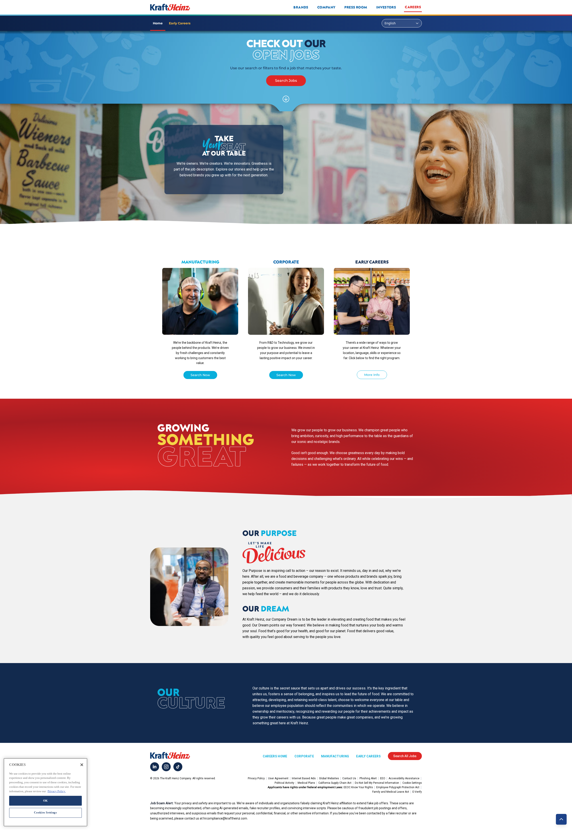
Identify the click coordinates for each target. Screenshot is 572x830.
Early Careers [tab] (179, 23)
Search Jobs (286, 80)
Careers (413, 7)
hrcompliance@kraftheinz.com (225, 818)
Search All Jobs (404, 756)
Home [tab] (158, 23)
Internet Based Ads (304, 778)
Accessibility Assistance (404, 778)
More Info (372, 375)
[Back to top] (561, 819)
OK (45, 800)
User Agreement (278, 778)
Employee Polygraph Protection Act (397, 787)
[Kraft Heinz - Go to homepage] (199, 7)
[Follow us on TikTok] (177, 766)
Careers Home (275, 756)
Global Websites (329, 778)
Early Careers (368, 756)
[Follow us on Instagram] (166, 766)
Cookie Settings (412, 782)
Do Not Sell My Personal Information (377, 782)
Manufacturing (335, 756)
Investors (386, 7)
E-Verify (417, 791)
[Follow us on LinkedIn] (154, 766)
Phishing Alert (368, 778)
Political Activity (284, 782)
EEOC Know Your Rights (358, 787)
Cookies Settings (45, 812)
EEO (382, 778)
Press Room (355, 7)
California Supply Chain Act (334, 782)
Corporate (304, 756)
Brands (300, 7)
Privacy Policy (256, 778)
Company (326, 7)
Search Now (200, 375)
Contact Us (349, 778)
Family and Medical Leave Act (390, 791)
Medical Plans (306, 782)
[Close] (82, 765)
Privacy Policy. (57, 791)
